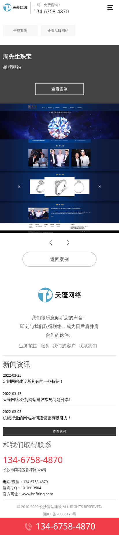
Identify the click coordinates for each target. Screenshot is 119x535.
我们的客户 (64, 345)
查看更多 (59, 431)
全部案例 (20, 30)
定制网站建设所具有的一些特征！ (33, 378)
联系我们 (88, 345)
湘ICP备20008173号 (59, 513)
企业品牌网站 (58, 30)
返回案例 (59, 259)
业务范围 (28, 345)
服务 (45, 345)
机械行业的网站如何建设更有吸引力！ (37, 414)
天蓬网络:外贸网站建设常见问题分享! (36, 396)
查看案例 (59, 89)
